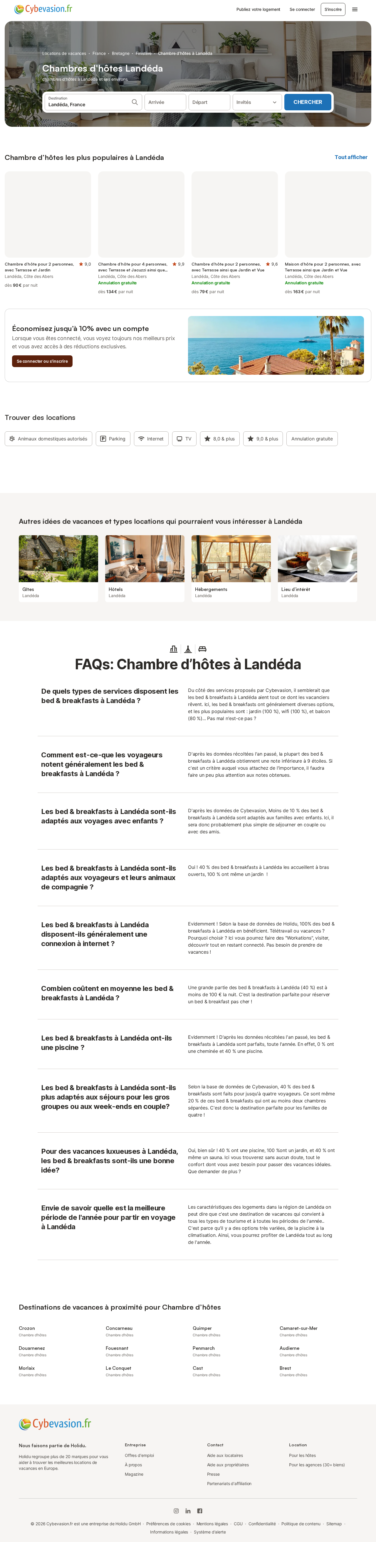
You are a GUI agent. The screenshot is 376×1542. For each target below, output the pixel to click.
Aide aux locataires (225, 1455)
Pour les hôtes (302, 1455)
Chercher (307, 102)
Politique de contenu (300, 1523)
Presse (213, 1474)
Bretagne (120, 53)
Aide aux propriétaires (228, 1464)
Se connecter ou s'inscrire (42, 361)
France (99, 53)
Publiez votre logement (258, 9)
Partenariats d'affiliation (229, 1483)
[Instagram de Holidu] (176, 1511)
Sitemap (334, 1523)
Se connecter (302, 9)
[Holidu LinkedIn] (188, 1511)
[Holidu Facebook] (199, 1511)
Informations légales (169, 1531)
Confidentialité (262, 1523)
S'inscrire (333, 9)
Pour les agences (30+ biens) (317, 1464)
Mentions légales (212, 1523)
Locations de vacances (64, 53)
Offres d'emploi (139, 1455)
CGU (238, 1523)
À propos (133, 1464)
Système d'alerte (210, 1531)
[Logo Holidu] (43, 9)
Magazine (134, 1474)
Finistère (144, 53)
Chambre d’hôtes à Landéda (185, 53)
